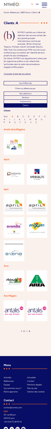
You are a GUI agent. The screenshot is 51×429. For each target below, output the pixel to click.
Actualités (31, 377)
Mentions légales (34, 385)
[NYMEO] (12, 4)
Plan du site (32, 388)
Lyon (6, 411)
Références (14, 12)
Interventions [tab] (25, 101)
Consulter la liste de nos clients (17, 74)
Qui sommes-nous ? (12, 388)
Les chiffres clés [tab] (25, 83)
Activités (7, 377)
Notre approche (11, 392)
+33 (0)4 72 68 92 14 (13, 422)
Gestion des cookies (36, 392)
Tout (6, 116)
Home (6, 12)
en (37, 4)
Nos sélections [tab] (25, 93)
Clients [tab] (25, 105)
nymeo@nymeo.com (13, 407)
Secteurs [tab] (25, 97)
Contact (30, 381)
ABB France (25, 12)
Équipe (7, 385)
